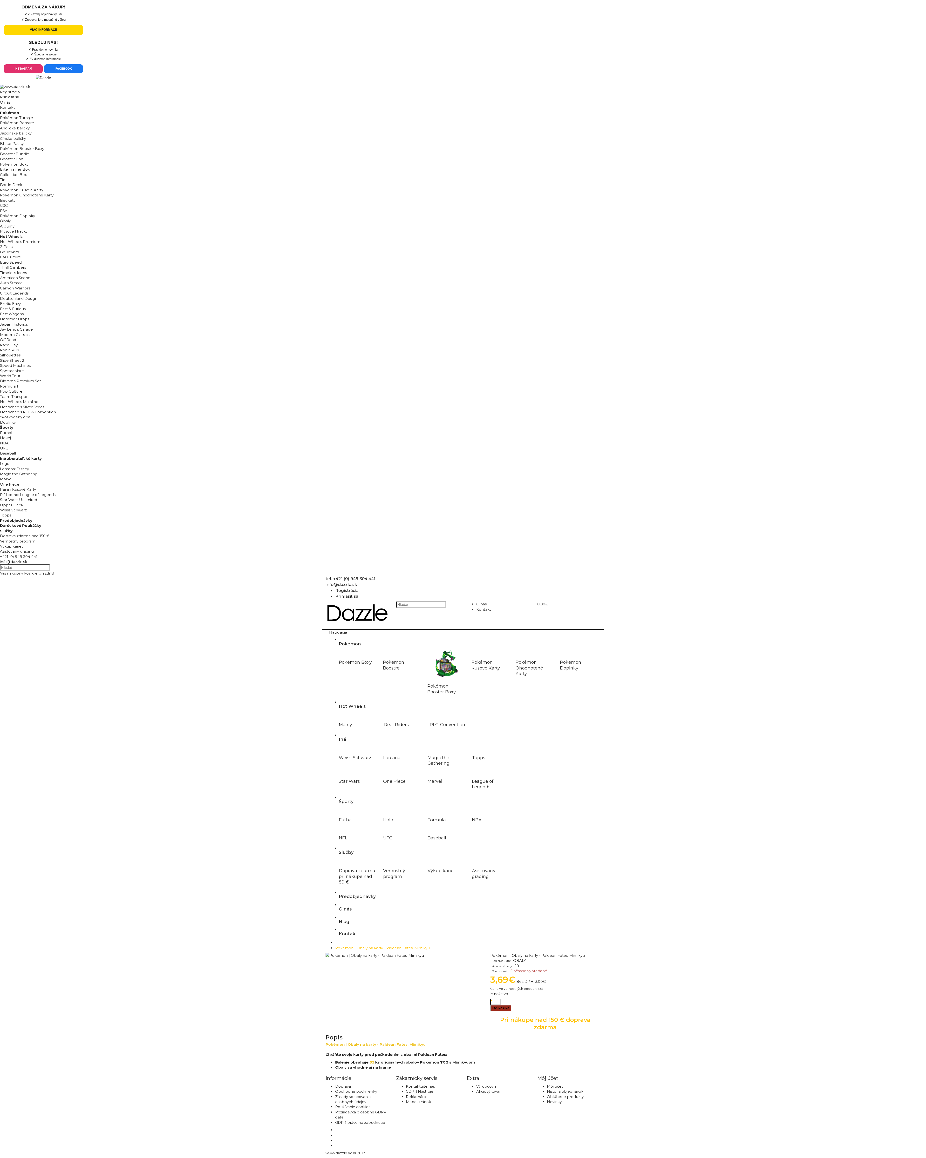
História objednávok (565, 1091)
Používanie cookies (352, 1106)
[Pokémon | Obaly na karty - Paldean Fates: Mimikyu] (375, 955)
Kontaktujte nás (420, 1086)
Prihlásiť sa (9, 97)
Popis (334, 1037)
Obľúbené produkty (565, 1096)
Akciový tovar (488, 1091)
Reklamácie (417, 1096)
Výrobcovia (486, 1086)
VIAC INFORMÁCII (43, 30)
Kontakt (7, 107)
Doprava (343, 1086)
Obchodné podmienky (356, 1091)
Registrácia (10, 92)
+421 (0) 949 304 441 (18, 556)
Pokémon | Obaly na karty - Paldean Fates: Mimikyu (382, 948)
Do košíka (500, 1008)
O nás (5, 102)
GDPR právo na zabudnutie (360, 1122)
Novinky (554, 1101)
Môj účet (555, 1086)
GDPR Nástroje (419, 1091)
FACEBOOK (63, 68)
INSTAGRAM (23, 68)
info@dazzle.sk (13, 561)
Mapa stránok (418, 1101)
